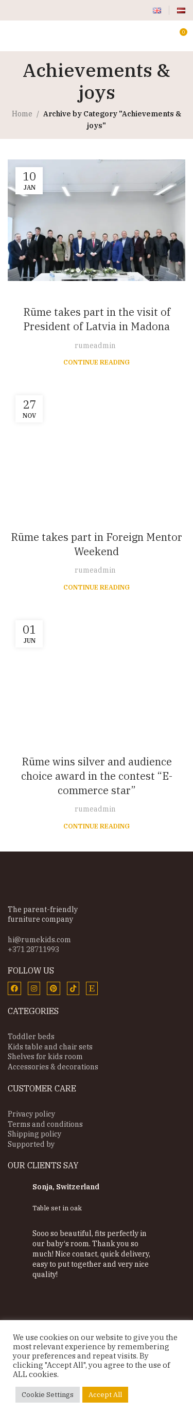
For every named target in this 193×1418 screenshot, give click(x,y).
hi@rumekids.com (39, 939)
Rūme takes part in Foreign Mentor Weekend (96, 544)
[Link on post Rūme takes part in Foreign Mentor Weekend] (96, 446)
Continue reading (96, 362)
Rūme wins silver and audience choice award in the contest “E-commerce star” (96, 776)
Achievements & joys (97, 294)
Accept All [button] (105, 1394)
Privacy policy (31, 1114)
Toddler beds (31, 1036)
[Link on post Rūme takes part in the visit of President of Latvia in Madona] (96, 220)
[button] (22, 1243)
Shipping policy (34, 1134)
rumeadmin (95, 345)
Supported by (31, 1144)
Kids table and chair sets (50, 1046)
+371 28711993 (33, 949)
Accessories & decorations (53, 1066)
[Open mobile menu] (12, 36)
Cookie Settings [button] (48, 1394)
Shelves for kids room (45, 1056)
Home (22, 113)
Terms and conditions (45, 1124)
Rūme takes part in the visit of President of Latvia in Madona (96, 319)
